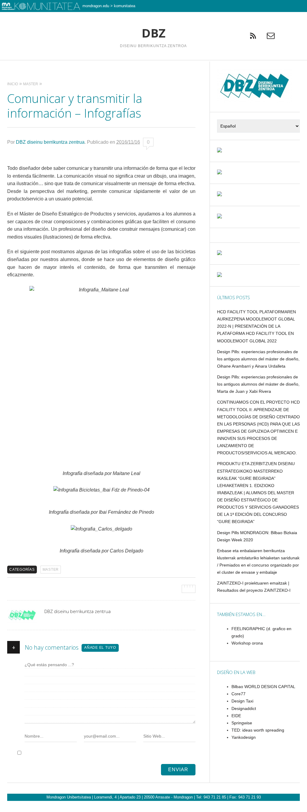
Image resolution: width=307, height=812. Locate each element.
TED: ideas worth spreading (257, 730)
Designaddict (243, 708)
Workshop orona (247, 643)
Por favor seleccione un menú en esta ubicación (153, 68)
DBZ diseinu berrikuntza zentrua (50, 142)
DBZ (153, 33)
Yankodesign (243, 737)
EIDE (236, 715)
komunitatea (124, 6)
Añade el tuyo (100, 647)
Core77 (238, 693)
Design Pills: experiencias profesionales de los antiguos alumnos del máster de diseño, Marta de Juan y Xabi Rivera (258, 384)
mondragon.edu (95, 6)
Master (51, 569)
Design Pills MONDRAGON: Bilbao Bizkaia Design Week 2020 (257, 536)
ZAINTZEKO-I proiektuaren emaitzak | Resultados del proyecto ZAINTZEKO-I (254, 587)
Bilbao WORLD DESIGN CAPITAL (263, 686)
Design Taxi (242, 701)
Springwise (241, 722)
